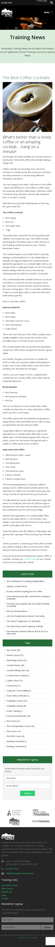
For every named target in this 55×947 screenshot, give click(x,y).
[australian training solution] (14, 812)
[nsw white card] (40, 812)
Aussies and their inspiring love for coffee (24, 591)
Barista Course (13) (15, 655)
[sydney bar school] (7, 12)
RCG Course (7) (13, 721)
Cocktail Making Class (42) (18, 670)
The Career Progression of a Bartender (23, 621)
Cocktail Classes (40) (15, 665)
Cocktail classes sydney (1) (18, 675)
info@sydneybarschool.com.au (20, 873)
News (3, 895)
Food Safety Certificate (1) (18, 695)
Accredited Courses (9, 885)
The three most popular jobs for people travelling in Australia (28, 604)
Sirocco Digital (32, 938)
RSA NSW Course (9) (15, 736)
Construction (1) (14, 685)
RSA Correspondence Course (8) (20, 726)
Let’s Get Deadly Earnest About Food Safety (26, 616)
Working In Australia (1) (17, 741)
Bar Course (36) (13, 650)
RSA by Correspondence (17, 611)
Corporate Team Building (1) (19, 690)
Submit (47, 927)
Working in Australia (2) (17, 746)
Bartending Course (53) (17, 660)
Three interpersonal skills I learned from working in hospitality (28, 597)
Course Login (42, 1)
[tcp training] (40, 821)
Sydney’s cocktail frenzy (17, 586)
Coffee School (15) (15, 680)
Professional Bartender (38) (19, 716)
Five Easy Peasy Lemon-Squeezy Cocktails (25, 626)
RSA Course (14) (14, 731)
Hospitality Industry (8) (16, 706)
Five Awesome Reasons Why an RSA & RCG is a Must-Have (27, 632)
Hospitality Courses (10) (17, 701)
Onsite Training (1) (15, 711)
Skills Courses (7, 888)
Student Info (6, 892)
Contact (4, 898)
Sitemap (22, 938)
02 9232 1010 (6, 2)
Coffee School (30, 559)
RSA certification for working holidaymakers (25, 581)
